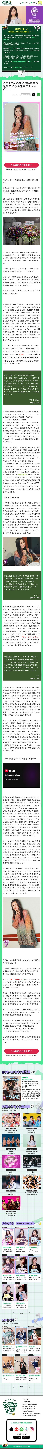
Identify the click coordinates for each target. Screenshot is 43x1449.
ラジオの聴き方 (26, 1402)
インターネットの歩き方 (28, 1409)
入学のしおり (25, 1399)
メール (31, 61)
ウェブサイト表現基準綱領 (29, 1416)
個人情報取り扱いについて (29, 1406)
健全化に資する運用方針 (28, 1411)
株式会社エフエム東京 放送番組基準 (31, 1413)
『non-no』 (23, 326)
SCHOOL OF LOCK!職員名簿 (29, 1404)
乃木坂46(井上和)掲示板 (18, 61)
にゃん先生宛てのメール (19, 985)
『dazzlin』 (8, 464)
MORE (21, 1313)
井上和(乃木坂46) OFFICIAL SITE (34, 22)
